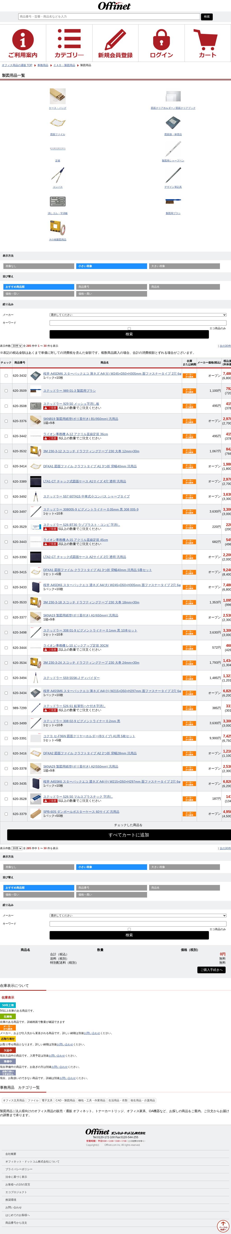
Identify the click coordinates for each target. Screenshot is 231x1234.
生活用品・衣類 (118, 1100)
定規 (57, 160)
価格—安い (12, 293)
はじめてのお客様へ (17, 1215)
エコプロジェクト (16, 1192)
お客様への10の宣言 (17, 1184)
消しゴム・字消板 (58, 213)
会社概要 (10, 1154)
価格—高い (85, 293)
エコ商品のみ (218, 328)
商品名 (155, 286)
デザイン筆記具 (173, 187)
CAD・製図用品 (65, 1100)
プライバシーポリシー (18, 1169)
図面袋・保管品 (173, 134)
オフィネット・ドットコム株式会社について (32, 1161)
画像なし (11, 266)
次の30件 (225, 346)
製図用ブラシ (173, 213)
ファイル (33, 1100)
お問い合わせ (92, 1033)
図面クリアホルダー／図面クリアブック (173, 108)
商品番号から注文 (16, 1222)
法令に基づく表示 (16, 1176)
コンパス (58, 187)
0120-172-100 (106, 1137)
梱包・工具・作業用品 (91, 1100)
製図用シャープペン (173, 160)
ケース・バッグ (57, 108)
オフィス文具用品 (14, 1100)
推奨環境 (10, 1199)
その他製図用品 (57, 239)
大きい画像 (158, 266)
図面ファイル (57, 134)
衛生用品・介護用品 (143, 1100)
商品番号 (84, 286)
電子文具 (47, 1100)
